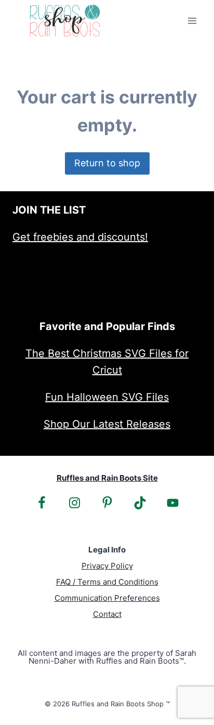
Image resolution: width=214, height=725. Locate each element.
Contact (107, 614)
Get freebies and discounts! (80, 237)
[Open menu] (192, 20)
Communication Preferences (107, 598)
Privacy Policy (107, 566)
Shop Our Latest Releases (107, 424)
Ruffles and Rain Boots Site (107, 478)
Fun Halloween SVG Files (107, 397)
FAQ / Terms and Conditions (107, 582)
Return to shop (107, 162)
